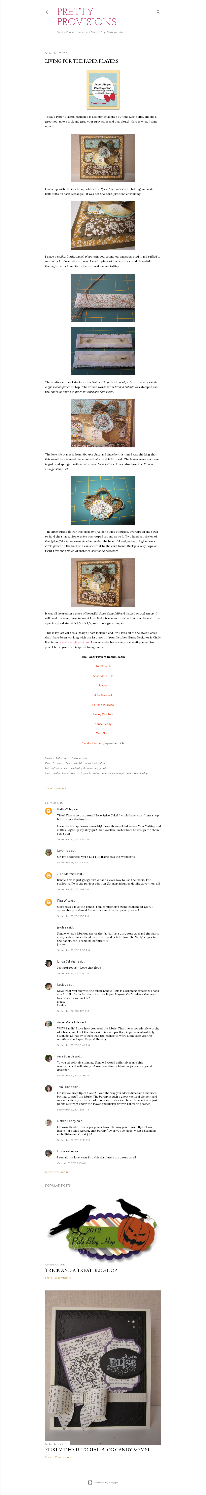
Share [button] (48, 788)
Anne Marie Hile (68, 1022)
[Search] (158, 11)
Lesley (62, 985)
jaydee (61, 927)
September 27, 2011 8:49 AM (73, 1045)
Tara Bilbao (64, 1087)
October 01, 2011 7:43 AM (71, 1163)
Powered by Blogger (106, 1482)
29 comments (63, 1457)
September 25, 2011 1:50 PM (73, 916)
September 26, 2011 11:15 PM (73, 1011)
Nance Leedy (66, 1121)
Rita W (62, 900)
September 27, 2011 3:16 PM (73, 1109)
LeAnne (62, 851)
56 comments (63, 1277)
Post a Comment (56, 1172)
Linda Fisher (65, 1151)
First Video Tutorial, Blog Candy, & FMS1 (97, 1449)
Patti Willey (65, 809)
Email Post (61, 788)
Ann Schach (65, 1056)
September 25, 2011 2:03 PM (73, 950)
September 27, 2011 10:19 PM (73, 1140)
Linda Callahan (67, 961)
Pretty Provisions (86, 17)
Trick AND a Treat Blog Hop (81, 1270)
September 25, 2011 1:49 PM (73, 889)
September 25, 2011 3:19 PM (73, 973)
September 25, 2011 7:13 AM (73, 839)
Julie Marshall (66, 874)
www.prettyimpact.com (74, 642)
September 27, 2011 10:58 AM (74, 1075)
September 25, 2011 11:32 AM (73, 862)
